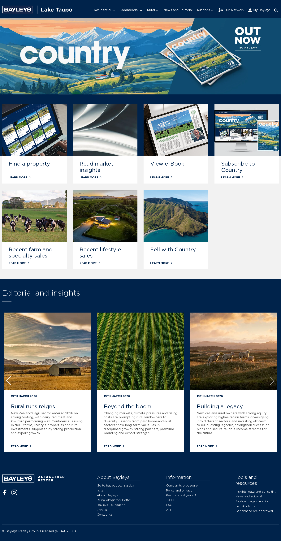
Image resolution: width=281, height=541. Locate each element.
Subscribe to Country (238, 166)
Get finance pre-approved (254, 511)
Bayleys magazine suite (252, 501)
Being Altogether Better (114, 500)
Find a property (29, 163)
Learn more (18, 177)
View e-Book (167, 163)
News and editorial (249, 496)
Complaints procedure (182, 485)
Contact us (105, 514)
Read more (17, 263)
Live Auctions (245, 506)
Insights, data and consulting (256, 491)
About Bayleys (107, 495)
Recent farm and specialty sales (31, 252)
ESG (169, 505)
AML (169, 510)
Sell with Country (173, 249)
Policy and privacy (179, 490)
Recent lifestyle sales (100, 252)
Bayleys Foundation (111, 505)
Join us (102, 510)
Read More (20, 446)
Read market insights (96, 166)
